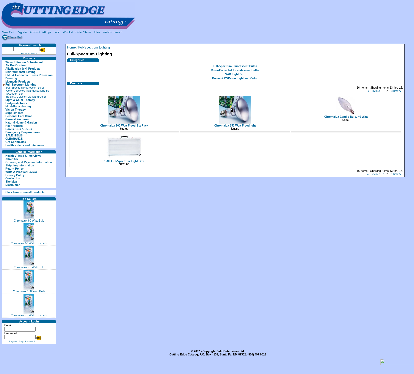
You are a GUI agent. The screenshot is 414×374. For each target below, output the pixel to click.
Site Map (11, 181)
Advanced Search (29, 53)
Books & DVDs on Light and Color (26, 96)
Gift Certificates (15, 142)
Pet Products (14, 125)
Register (22, 32)
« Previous (374, 90)
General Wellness (17, 119)
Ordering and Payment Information (28, 162)
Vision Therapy (15, 109)
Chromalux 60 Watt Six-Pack (29, 243)
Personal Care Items (18, 116)
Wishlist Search (112, 32)
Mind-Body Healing (18, 106)
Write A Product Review (21, 172)
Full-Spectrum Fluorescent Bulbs (25, 87)
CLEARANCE (14, 138)
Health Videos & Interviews (23, 155)
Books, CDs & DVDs (18, 129)
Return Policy (14, 168)
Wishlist (68, 32)
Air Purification (15, 65)
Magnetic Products (17, 81)
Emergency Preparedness (22, 132)
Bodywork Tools (16, 103)
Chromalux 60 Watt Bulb (29, 220)
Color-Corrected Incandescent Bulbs (27, 90)
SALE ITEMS (14, 135)
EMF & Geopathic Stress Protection (29, 75)
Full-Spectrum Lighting (20, 84)
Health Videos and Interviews (24, 145)
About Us (11, 159)
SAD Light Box (14, 93)
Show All (396, 90)
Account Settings (40, 32)
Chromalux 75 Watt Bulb (29, 267)
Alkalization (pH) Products (22, 68)
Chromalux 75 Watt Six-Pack (29, 315)
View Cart (8, 32)
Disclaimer (12, 184)
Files (97, 32)
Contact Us (12, 178)
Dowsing (11, 78)
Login (57, 32)
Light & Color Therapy (20, 100)
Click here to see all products (20, 192)
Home (71, 47)
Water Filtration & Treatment (24, 62)
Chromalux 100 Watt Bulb (29, 291)
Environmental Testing (20, 72)
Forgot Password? (27, 341)
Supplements (14, 112)
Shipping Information (19, 165)
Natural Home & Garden (21, 122)
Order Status (83, 32)
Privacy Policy (15, 175)
